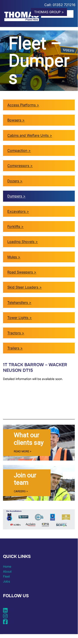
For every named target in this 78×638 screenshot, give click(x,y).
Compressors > (20, 165)
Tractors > (15, 333)
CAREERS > (21, 491)
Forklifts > (15, 226)
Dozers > (14, 181)
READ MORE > (22, 451)
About (7, 571)
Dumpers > (16, 196)
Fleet (6, 576)
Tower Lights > (19, 317)
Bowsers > (16, 120)
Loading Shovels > (22, 241)
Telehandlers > (19, 302)
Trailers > (15, 348)
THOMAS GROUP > (49, 12)
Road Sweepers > (21, 272)
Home (7, 566)
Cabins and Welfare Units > (29, 135)
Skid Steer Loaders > (24, 287)
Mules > (13, 257)
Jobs (6, 581)
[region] (39, 443)
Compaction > (19, 150)
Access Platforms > (23, 105)
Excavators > (18, 211)
